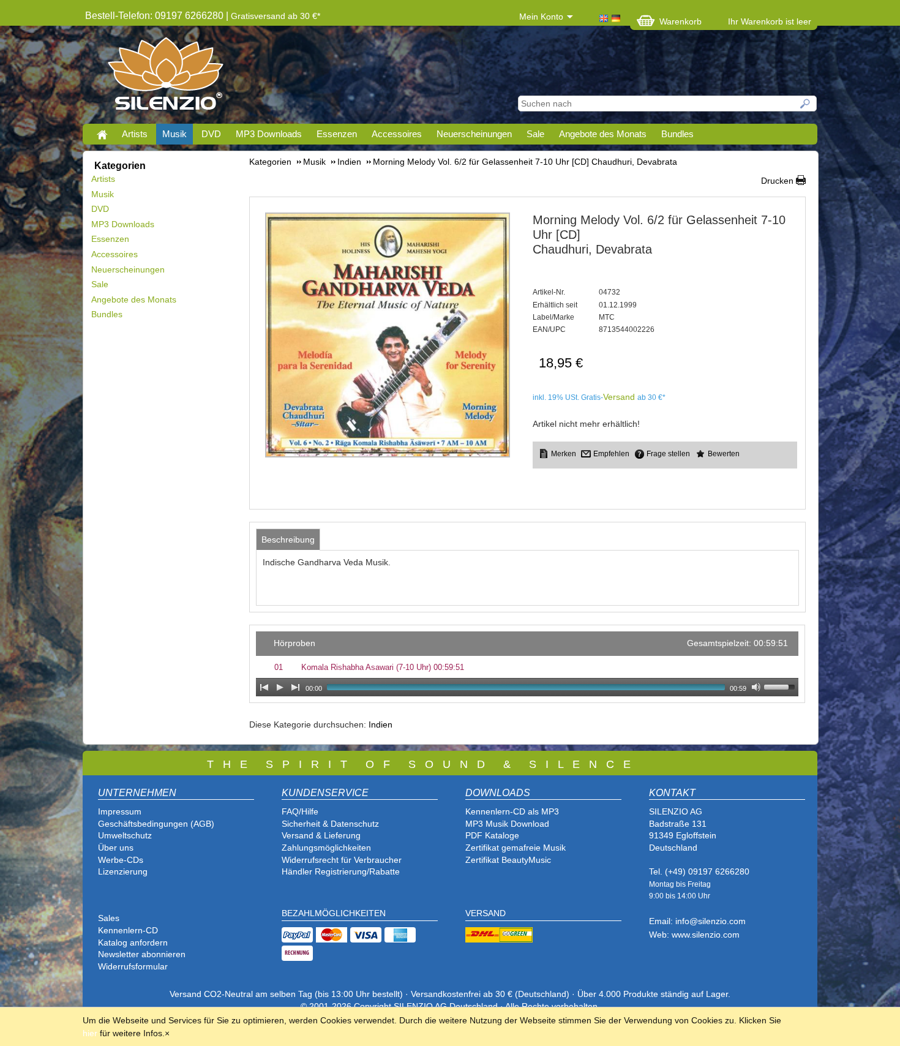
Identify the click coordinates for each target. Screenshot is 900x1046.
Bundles (677, 134)
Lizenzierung (123, 871)
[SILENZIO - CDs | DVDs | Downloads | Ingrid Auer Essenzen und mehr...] (165, 77)
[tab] (288, 540)
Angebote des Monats (603, 134)
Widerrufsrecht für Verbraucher (342, 860)
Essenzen (337, 134)
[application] (527, 663)
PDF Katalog (489, 835)
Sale (535, 134)
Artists (135, 134)
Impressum (119, 811)
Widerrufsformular (133, 966)
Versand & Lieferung (321, 835)
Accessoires (397, 134)
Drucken (777, 181)
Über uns (115, 847)
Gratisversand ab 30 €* (275, 16)
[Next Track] (296, 687)
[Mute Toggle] (756, 687)
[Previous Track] (264, 687)
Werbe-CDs (120, 860)
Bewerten (724, 454)
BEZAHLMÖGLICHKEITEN (334, 913)
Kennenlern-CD (128, 930)
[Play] (280, 687)
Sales (108, 918)
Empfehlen (611, 454)
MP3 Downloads (269, 134)
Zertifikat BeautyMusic (508, 860)
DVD (211, 134)
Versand (619, 397)
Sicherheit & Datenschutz (330, 824)
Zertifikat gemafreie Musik (515, 847)
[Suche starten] (806, 103)
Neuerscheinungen (474, 134)
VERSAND (485, 913)
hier (90, 1033)
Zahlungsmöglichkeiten (326, 847)
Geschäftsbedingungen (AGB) (156, 824)
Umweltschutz (125, 835)
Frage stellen (668, 454)
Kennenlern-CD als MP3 (512, 811)
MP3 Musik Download (507, 824)
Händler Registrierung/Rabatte (341, 871)
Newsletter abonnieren (142, 954)
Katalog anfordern (133, 942)
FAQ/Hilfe (300, 811)
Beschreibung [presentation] (288, 539)
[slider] (781, 686)
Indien (380, 724)
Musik (174, 134)
